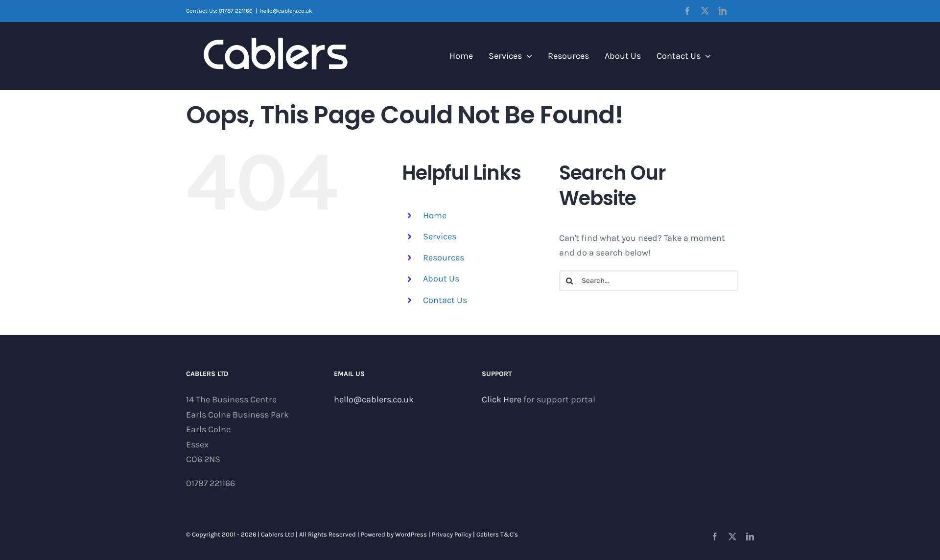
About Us (441, 278)
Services (439, 236)
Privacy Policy (451, 534)
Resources (443, 257)
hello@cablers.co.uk (286, 10)
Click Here (501, 399)
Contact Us (445, 300)
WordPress (411, 534)
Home (434, 215)
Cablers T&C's (497, 534)
